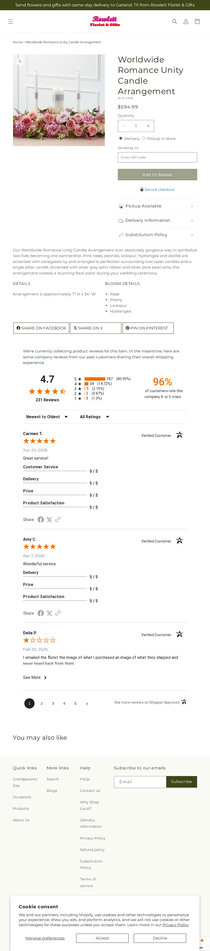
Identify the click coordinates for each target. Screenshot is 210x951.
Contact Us (90, 790)
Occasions (22, 797)
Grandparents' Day (25, 782)
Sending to (136, 148)
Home (18, 42)
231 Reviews (54, 399)
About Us (21, 820)
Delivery (132, 138)
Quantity (126, 115)
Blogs (52, 790)
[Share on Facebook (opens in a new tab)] (41, 520)
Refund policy (92, 849)
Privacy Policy (176, 924)
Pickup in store (161, 138)
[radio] (105, 379)
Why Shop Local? (89, 805)
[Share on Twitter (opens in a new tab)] (49, 519)
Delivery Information (91, 823)
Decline (160, 938)
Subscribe (181, 781)
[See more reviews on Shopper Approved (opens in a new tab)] (58, 519)
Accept (102, 938)
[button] (10, 21)
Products (21, 808)
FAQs (85, 779)
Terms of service (88, 882)
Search (53, 779)
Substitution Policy (91, 864)
